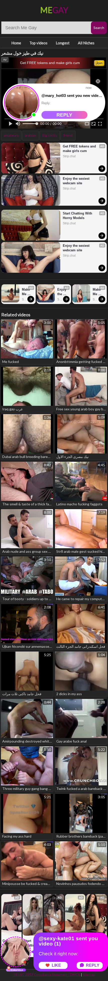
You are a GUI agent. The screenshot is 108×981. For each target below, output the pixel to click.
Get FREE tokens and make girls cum (50, 63)
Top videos (38, 43)
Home (16, 43)
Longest (63, 43)
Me (54, 10)
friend (68, 135)
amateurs (11, 135)
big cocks (49, 135)
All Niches (86, 43)
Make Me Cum (26, 292)
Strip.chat (69, 156)
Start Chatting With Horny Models (78, 215)
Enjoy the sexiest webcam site (76, 181)
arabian (30, 135)
